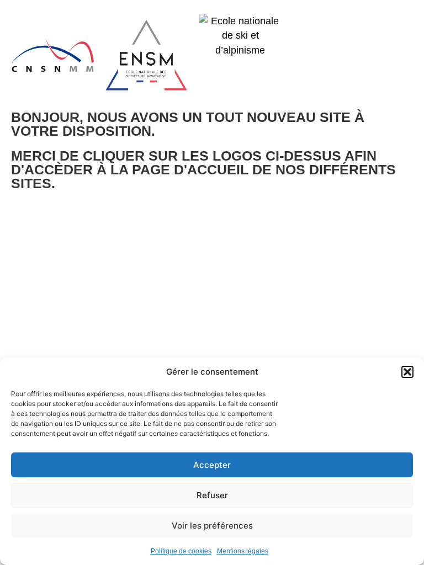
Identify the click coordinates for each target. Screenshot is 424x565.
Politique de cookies (181, 551)
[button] (407, 371)
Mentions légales (242, 551)
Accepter (212, 465)
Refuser (212, 495)
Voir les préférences (212, 525)
